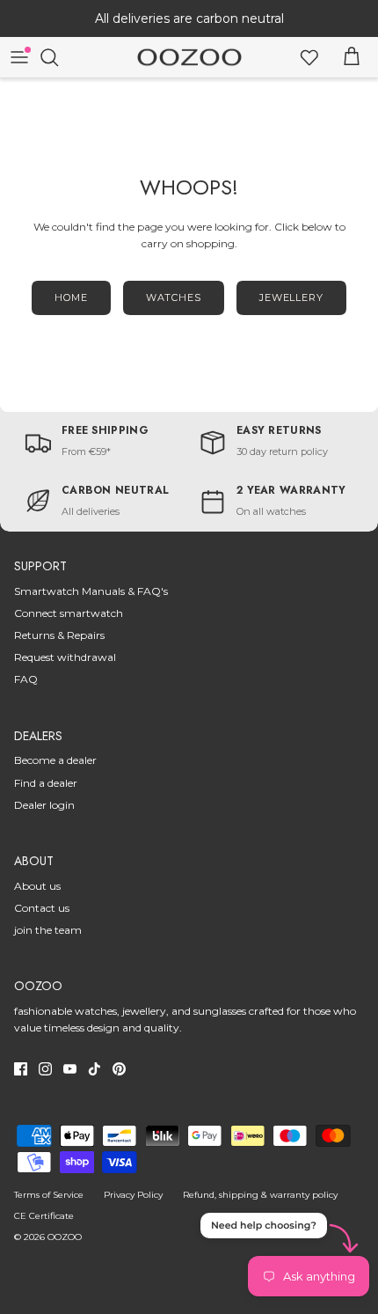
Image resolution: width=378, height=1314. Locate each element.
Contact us (41, 907)
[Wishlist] (309, 57)
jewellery (291, 297)
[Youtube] (69, 1068)
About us (37, 885)
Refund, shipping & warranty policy (260, 1194)
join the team (48, 929)
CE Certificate (44, 1216)
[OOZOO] (189, 58)
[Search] (58, 57)
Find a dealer (45, 782)
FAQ (26, 679)
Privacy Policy (133, 1194)
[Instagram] (45, 1068)
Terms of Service (49, 1194)
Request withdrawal (65, 657)
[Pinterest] (119, 1068)
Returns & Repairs (59, 635)
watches (173, 297)
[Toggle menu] (19, 57)
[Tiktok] (94, 1068)
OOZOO (64, 1237)
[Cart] (351, 57)
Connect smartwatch (68, 613)
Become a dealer (55, 760)
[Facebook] (20, 1068)
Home (71, 297)
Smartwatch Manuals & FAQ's (91, 591)
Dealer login (44, 804)
